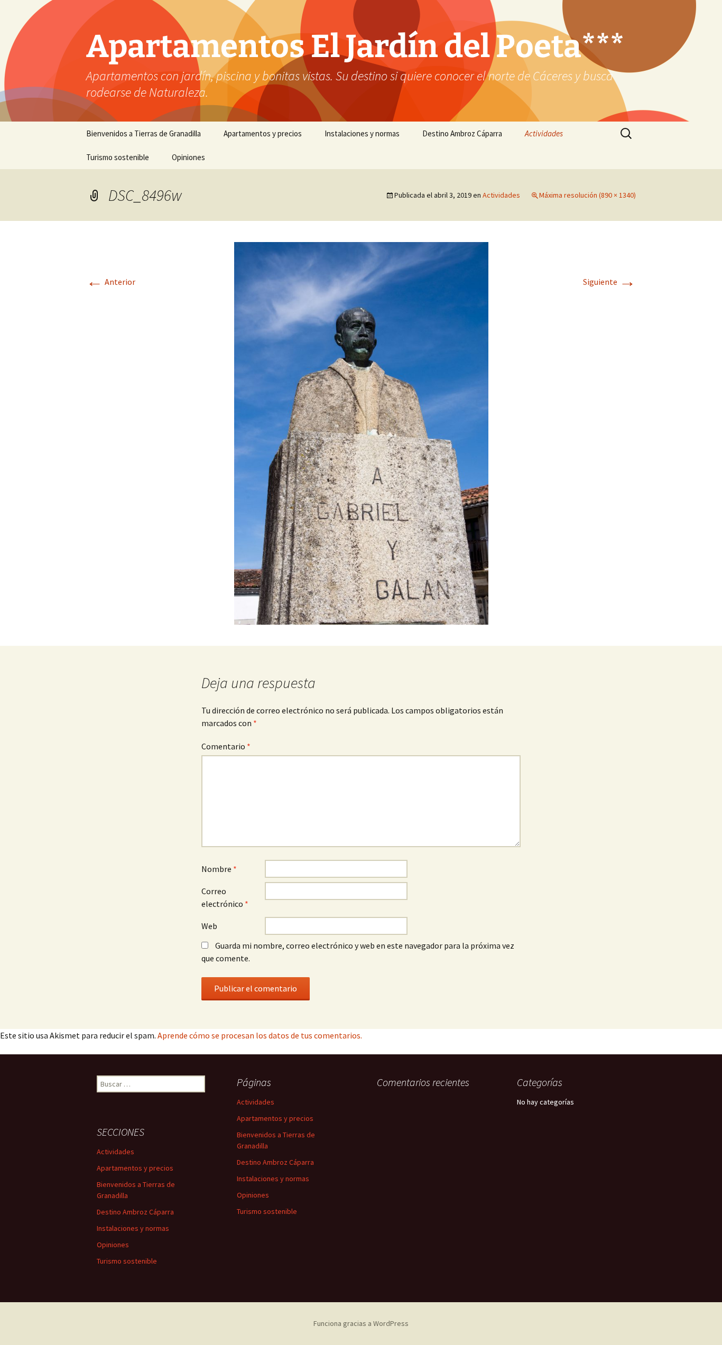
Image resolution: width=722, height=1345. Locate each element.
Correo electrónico (224, 897)
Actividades (544, 133)
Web (209, 926)
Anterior (110, 281)
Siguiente (609, 281)
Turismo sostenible (117, 157)
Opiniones (188, 157)
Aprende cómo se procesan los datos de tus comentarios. (260, 1035)
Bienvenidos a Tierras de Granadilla (143, 133)
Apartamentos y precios (263, 133)
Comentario (226, 746)
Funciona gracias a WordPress (361, 1323)
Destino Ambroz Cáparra (462, 133)
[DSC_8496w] (361, 432)
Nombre (219, 869)
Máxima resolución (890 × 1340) (587, 195)
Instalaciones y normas (362, 133)
